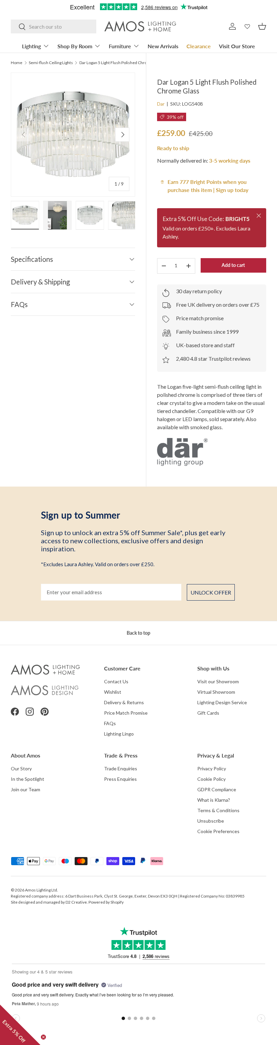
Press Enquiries (120, 779)
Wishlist (112, 692)
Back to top (138, 633)
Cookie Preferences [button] (218, 831)
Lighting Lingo (119, 734)
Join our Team (25, 789)
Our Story (21, 768)
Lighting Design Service (222, 702)
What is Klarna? (213, 800)
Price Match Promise (126, 713)
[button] (262, 26)
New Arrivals (163, 46)
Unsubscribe (210, 821)
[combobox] (53, 26)
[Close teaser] (43, 1037)
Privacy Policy (211, 768)
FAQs (110, 723)
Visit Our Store (237, 46)
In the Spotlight (27, 779)
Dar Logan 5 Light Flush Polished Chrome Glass (119, 63)
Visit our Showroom (218, 681)
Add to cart (233, 265)
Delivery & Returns (124, 702)
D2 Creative (76, 902)
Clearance (198, 46)
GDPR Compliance (216, 789)
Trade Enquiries (120, 768)
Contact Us (116, 681)
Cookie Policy (211, 779)
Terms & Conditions (218, 810)
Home (16, 63)
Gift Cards (208, 713)
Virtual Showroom (216, 692)
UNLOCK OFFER (211, 592)
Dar (161, 104)
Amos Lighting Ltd (41, 889)
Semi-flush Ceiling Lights (51, 63)
